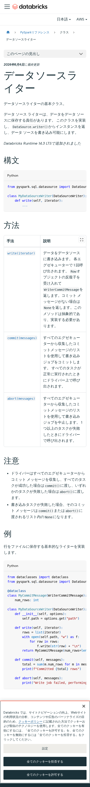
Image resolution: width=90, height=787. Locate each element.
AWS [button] (80, 19)
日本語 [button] (62, 19)
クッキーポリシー (30, 721)
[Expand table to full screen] (81, 239)
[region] (45, 742)
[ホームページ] (8, 32)
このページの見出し (23, 53)
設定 (45, 748)
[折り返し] (72, 187)
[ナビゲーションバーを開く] (7, 6)
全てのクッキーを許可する (45, 775)
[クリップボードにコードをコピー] (80, 187)
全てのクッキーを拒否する (45, 762)
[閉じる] (84, 706)
